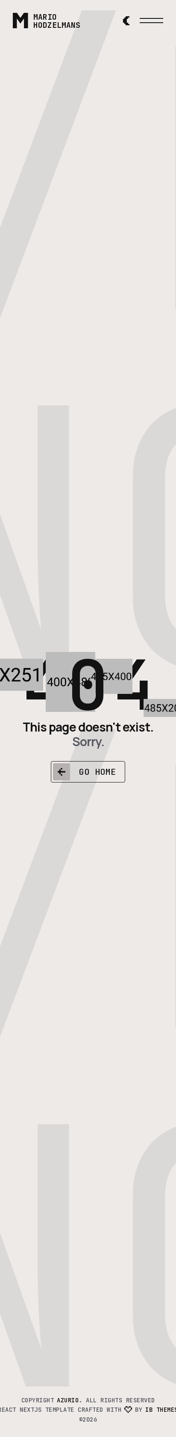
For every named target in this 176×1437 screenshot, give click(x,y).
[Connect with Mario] (108, 20)
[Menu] (151, 20)
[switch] (126, 20)
